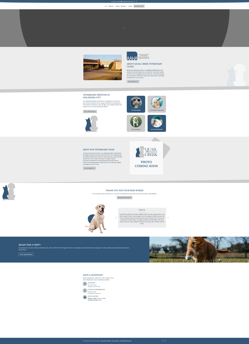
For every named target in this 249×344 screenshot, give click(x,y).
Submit (123, 301)
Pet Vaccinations (157, 129)
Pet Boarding (136, 129)
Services (118, 6)
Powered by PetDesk (106, 341)
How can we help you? (126, 288)
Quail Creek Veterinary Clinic (135, 70)
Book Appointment (139, 6)
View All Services (89, 111)
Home (106, 6)
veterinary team (108, 153)
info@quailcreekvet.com (95, 293)
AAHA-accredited (152, 70)
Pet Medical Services (157, 110)
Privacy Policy (115, 341)
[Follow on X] (165, 341)
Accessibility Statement (125, 341)
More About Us (133, 81)
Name (122, 272)
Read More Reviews (124, 197)
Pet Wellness (136, 110)
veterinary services (91, 101)
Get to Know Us (89, 168)
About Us (111, 6)
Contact (130, 6)
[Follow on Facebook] (162, 341)
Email (122, 277)
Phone (121, 282)
